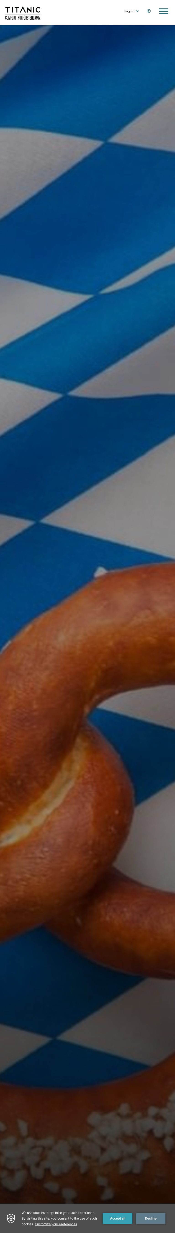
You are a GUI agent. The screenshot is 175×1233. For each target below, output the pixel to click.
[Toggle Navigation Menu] (163, 11)
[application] (87, 1218)
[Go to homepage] (22, 12)
